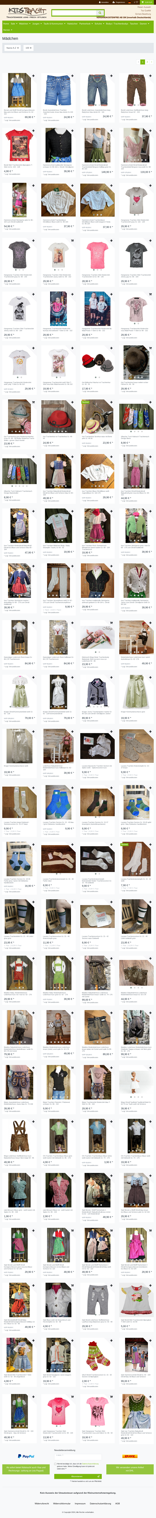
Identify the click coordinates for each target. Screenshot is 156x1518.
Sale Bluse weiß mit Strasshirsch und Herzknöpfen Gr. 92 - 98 (56, 1321)
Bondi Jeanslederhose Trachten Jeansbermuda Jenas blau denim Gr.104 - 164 (58, 112)
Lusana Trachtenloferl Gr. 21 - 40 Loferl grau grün (18, 937)
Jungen (35, 23)
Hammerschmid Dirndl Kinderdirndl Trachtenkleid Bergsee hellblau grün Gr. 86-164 (96, 167)
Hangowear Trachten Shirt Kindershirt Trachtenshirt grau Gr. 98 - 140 (18, 276)
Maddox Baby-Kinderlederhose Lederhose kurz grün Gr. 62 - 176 (55, 993)
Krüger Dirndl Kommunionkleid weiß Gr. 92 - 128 (18, 712)
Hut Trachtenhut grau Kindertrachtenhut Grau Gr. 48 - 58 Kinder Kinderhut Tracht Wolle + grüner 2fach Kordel (19, 438)
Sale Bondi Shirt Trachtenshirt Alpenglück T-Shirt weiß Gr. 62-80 (136, 1321)
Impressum (80, 1503)
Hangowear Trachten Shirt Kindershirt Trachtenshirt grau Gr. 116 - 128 (135, 221)
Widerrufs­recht (42, 1503)
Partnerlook (84, 23)
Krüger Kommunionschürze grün (133, 712)
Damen (143, 23)
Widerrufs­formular (62, 1503)
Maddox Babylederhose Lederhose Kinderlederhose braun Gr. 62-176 (134, 993)
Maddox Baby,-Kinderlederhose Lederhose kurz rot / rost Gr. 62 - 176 (18, 993)
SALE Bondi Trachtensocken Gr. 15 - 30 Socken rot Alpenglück (97, 1376)
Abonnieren (76, 1476)
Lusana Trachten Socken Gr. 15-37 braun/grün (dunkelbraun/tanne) (95, 823)
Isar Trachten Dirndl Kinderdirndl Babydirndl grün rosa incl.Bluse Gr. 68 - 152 (135, 493)
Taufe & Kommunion (53, 23)
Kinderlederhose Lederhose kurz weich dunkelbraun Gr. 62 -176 (135, 658)
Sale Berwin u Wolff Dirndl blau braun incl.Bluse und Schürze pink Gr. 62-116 (135, 1211)
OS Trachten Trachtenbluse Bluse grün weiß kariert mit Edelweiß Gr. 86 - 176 (57, 1157)
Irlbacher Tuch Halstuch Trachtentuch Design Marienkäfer (18, 492)
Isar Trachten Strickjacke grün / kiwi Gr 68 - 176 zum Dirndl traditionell (135, 546)
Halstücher (72, 23)
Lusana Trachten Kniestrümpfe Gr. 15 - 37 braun (135, 767)
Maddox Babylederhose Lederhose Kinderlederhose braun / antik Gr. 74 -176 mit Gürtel (97, 994)
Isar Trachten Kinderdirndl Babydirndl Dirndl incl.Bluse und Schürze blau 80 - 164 (18, 547)
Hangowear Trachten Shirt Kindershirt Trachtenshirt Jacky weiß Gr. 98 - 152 (57, 276)
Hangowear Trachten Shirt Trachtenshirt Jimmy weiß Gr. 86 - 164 (19, 329)
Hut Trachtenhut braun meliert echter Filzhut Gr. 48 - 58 (134, 383)
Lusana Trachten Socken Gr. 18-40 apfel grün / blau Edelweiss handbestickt (136, 823)
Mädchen (23, 23)
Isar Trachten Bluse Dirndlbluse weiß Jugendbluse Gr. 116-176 (95, 492)
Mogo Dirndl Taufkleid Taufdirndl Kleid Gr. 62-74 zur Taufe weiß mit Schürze (136, 1103)
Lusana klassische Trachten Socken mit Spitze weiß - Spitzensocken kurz (97, 767)
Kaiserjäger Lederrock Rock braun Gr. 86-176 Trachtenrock (18, 658)
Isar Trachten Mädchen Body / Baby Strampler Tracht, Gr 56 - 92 (56, 546)
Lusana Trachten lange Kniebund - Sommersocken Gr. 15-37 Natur (16, 823)
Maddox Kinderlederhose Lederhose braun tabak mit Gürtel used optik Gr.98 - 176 (97, 1049)
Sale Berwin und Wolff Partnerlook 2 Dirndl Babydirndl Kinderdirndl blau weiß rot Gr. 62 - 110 (96, 1267)
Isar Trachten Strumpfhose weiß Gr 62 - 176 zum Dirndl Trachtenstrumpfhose (58, 601)
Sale (13, 23)
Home (6, 23)
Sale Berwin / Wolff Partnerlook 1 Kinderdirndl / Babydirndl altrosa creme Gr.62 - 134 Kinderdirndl (96, 1212)
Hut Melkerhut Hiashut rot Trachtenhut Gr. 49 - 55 (96, 383)
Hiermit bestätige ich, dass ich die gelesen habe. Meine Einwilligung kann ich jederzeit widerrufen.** (78, 1466)
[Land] (129, 2)
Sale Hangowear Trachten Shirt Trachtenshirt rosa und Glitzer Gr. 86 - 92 (97, 1432)
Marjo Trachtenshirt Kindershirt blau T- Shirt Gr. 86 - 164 (96, 1103)
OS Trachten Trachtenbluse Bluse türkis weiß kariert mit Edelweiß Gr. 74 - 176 (97, 1157)
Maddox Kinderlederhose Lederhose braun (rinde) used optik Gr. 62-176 (56, 1048)
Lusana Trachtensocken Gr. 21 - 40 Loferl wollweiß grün (134, 937)
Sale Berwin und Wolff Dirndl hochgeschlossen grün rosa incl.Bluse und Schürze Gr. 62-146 (18, 1267)
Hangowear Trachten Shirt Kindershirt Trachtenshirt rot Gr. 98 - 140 (96, 276)
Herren (6, 30)
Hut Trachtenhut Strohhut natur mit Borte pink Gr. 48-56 (97, 437)
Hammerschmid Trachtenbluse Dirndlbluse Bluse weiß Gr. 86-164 (55, 221)
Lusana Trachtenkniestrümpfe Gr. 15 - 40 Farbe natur (58, 880)
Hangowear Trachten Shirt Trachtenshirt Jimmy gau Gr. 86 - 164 (136, 276)
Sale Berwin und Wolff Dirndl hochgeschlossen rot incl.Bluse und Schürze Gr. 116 (56, 1267)
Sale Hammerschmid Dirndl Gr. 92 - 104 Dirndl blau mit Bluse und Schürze (135, 1376)
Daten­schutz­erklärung (100, 1503)
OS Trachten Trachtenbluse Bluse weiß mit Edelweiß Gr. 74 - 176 (135, 1157)
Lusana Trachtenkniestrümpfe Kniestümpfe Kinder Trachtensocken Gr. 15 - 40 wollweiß (97, 881)
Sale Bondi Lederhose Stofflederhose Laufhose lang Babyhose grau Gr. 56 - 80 (97, 1321)
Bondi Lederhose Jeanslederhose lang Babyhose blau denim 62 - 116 (96, 111)
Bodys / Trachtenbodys (117, 23)
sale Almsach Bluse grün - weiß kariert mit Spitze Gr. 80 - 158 (19, 1211)
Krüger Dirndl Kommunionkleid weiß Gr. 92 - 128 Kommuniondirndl (57, 712)
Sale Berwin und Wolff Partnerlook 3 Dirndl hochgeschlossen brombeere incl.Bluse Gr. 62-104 (134, 1267)
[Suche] (100, 13)
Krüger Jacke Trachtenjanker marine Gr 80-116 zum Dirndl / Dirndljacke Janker (97, 712)
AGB (117, 1503)
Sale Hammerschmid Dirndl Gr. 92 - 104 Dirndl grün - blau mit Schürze (18, 1432)
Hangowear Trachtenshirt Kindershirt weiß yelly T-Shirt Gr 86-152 (17, 383)
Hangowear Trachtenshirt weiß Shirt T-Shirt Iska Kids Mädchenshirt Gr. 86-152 (58, 383)
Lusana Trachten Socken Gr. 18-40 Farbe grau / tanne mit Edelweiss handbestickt (17, 881)
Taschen (134, 23)
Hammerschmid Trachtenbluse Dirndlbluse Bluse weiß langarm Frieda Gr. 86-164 (96, 222)
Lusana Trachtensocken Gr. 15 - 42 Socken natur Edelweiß (95, 937)
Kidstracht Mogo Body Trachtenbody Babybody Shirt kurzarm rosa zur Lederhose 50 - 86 (95, 659)
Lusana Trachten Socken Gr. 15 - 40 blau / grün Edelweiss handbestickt (58, 823)
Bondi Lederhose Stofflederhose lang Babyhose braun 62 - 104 (134, 111)
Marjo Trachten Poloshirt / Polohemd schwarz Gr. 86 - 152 (56, 1103)
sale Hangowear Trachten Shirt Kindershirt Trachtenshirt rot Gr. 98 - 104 (58, 1432)
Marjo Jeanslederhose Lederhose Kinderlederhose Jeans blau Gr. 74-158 (18, 1103)
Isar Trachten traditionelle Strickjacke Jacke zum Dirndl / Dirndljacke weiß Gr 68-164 (135, 602)
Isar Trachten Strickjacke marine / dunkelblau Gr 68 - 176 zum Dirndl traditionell (16, 602)
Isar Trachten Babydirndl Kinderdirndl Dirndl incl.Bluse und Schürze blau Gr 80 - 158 (58, 493)
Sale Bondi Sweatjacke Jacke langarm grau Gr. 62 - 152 (57, 1376)
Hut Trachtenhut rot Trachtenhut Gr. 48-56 (58, 437)
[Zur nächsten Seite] (151, 62)
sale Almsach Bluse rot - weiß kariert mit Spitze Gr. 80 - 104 (58, 1211)
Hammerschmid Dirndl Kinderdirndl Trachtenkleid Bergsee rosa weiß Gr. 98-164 (136, 167)
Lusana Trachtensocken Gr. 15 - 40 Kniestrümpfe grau (56, 937)
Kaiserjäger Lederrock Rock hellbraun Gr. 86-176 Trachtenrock (58, 658)
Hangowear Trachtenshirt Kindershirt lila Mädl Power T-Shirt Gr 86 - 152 (97, 329)
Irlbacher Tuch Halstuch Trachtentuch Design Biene (135, 437)
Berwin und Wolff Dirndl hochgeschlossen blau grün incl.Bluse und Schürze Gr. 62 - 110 (19, 112)
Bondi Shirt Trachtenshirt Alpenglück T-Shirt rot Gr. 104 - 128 (18, 166)
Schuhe (98, 23)
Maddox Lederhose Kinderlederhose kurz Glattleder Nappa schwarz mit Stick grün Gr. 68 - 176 (136, 1049)
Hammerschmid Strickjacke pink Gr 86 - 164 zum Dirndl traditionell (19, 221)
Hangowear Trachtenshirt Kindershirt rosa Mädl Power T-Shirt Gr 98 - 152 (134, 329)
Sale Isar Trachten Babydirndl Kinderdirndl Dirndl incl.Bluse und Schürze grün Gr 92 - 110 (136, 1433)
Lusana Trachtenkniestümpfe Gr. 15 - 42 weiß (136, 880)
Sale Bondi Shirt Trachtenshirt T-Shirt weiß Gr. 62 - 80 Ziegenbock (17, 1376)
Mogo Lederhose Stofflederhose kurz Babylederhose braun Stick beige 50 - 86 (19, 1157)
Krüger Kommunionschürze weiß (16, 766)
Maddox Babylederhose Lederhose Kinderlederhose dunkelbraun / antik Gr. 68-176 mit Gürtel (18, 1049)
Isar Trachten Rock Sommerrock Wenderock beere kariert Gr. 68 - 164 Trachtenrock (96, 547)
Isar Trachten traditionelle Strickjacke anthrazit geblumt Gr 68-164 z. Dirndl (95, 601)
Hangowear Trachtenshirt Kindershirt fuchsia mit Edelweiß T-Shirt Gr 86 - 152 (57, 329)
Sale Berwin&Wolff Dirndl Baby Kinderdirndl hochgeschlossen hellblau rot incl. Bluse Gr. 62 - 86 (19, 1322)
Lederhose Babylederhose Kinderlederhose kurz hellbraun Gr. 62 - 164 (57, 768)
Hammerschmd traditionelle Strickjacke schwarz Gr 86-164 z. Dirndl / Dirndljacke (58, 166)
